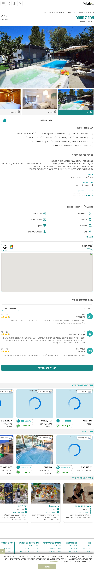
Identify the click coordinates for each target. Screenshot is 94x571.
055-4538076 (26, 421)
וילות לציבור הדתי (55, 551)
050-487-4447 (50, 512)
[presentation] (3, 57)
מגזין (89, 545)
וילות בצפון (73, 545)
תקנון (89, 551)
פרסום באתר (86, 548)
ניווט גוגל (11, 250)
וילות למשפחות (55, 548)
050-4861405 (18, 512)
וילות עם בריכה (34, 545)
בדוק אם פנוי (66, 426)
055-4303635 (66, 467)
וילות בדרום (73, 551)
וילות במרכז (73, 548)
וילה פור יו (91, 12)
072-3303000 (83, 512)
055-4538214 (26, 467)
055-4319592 (47, 120)
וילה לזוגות (57, 545)
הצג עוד (89, 236)
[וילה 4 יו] (88, 4)
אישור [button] (47, 566)
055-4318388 (66, 421)
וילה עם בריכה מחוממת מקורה (28, 551)
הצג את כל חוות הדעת (47, 368)
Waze (5, 250)
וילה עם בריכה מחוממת (31, 548)
